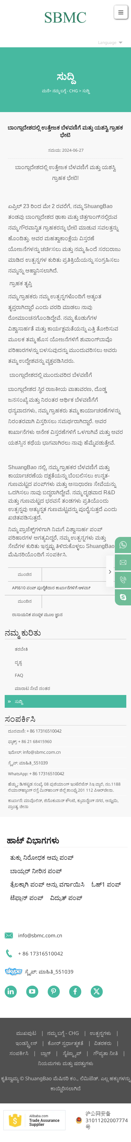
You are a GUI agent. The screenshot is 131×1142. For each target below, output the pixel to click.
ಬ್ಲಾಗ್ (46, 1053)
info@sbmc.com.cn (42, 752)
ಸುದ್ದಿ (85, 91)
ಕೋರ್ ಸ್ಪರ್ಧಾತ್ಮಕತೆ (65, 1043)
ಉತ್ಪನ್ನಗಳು (101, 1033)
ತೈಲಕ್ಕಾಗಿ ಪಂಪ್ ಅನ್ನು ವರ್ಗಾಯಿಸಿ (47, 884)
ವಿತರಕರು (103, 1043)
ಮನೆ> (47, 91)
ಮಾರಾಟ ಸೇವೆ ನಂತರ (32, 688)
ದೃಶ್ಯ (18, 662)
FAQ (19, 675)
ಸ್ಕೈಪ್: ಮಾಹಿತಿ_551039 (49, 971)
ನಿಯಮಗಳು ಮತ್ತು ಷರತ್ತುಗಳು (65, 1063)
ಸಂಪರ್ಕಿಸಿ (19, 1053)
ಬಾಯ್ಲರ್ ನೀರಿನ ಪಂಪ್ (36, 870)
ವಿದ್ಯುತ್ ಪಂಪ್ (66, 897)
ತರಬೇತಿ (21, 649)
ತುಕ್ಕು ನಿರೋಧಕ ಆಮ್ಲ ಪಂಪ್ (42, 857)
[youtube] (32, 992)
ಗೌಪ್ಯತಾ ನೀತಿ (105, 1053)
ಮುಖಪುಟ (26, 1033)
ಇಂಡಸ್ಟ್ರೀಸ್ (26, 1043)
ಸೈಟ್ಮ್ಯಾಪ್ (72, 1053)
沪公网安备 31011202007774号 (107, 1120)
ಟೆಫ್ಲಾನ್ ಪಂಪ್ (26, 897)
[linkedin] (11, 992)
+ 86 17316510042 (44, 731)
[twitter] (97, 992)
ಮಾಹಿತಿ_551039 (33, 763)
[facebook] (75, 992)
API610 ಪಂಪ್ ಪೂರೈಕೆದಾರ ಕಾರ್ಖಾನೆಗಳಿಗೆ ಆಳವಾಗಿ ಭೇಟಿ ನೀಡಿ (51, 588)
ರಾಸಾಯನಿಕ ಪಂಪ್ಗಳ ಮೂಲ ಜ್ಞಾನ (37, 614)
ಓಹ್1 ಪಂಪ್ (106, 884)
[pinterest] (54, 992)
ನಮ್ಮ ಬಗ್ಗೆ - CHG (65, 91)
